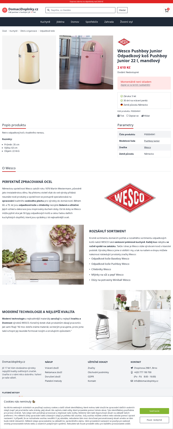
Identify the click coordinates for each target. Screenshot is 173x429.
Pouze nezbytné (154, 420)
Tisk (122, 115)
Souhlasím (154, 411)
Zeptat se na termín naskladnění (135, 85)
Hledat (122, 10)
